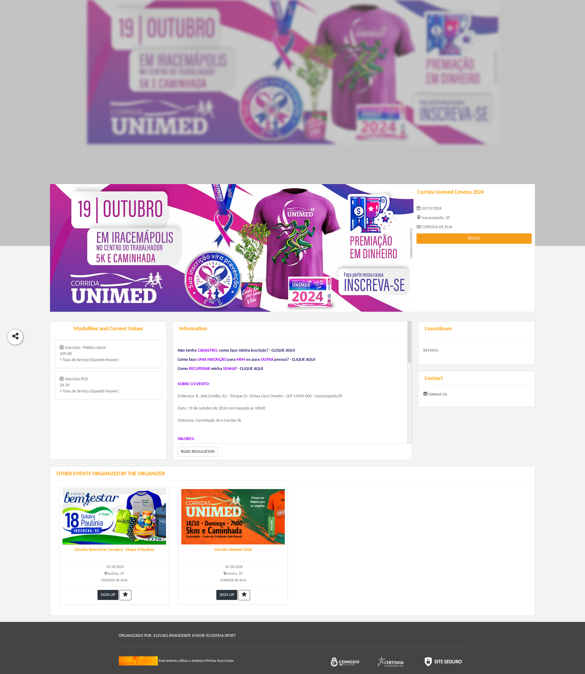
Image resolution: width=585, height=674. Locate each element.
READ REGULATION (197, 451)
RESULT (474, 238)
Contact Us (437, 394)
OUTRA (267, 359)
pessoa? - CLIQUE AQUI (294, 359)
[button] (125, 595)
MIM (240, 359)
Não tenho (187, 350)
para (231, 359)
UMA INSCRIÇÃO (211, 359)
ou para (253, 359)
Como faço (187, 359)
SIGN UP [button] (108, 595)
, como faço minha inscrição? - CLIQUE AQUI (256, 350)
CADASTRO (207, 350)
